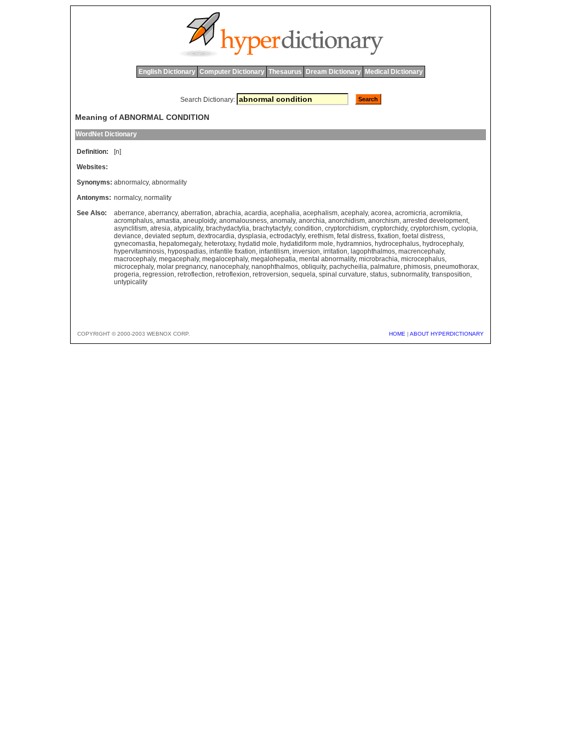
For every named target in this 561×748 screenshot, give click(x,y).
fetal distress (355, 236)
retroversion (270, 274)
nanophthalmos (274, 267)
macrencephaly (421, 251)
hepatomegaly (180, 244)
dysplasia (252, 236)
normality (157, 198)
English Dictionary (167, 72)
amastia (168, 221)
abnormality (169, 182)
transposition (451, 274)
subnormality (409, 274)
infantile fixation (232, 251)
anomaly (282, 221)
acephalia (285, 213)
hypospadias (187, 251)
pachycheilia (348, 267)
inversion (306, 251)
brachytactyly (272, 228)
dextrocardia (215, 236)
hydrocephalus (397, 244)
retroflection (195, 274)
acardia (255, 213)
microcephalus (423, 259)
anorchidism (346, 221)
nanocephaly (229, 267)
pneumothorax (455, 267)
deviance (127, 236)
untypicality (130, 282)
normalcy (127, 198)
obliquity (313, 267)
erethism (321, 236)
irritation (335, 251)
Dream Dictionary (333, 72)
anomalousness (243, 221)
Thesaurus (285, 72)
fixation (388, 236)
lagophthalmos (373, 251)
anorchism (383, 221)
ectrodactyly (287, 236)
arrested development (435, 221)
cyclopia (463, 228)
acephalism (320, 213)
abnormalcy (131, 182)
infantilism (274, 251)
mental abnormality (327, 259)
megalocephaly (225, 259)
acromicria (410, 213)
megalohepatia (273, 259)
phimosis (417, 267)
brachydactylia (227, 228)
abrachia (228, 213)
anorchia (312, 221)
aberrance (129, 213)
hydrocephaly (442, 244)
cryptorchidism (346, 228)
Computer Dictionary (232, 72)
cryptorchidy (389, 228)
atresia (160, 228)
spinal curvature (343, 274)
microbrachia (378, 259)
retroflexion (232, 274)
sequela (303, 274)
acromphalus (133, 221)
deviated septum (169, 236)
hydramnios (353, 244)
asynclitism (130, 228)
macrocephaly (135, 259)
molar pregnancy (182, 267)
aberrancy (163, 213)
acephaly (354, 213)
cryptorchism (429, 228)
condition (308, 228)
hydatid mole (257, 244)
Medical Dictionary (394, 72)
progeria (126, 274)
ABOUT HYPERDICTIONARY (447, 334)
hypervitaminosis (139, 251)
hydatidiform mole (306, 244)
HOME (397, 334)
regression (158, 274)
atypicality (188, 228)
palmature (385, 267)
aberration (196, 213)
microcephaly (133, 267)
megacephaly (179, 259)
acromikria (445, 213)
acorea (381, 213)
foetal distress (422, 236)
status (378, 274)
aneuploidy (199, 221)
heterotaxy (219, 244)
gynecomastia (135, 244)
